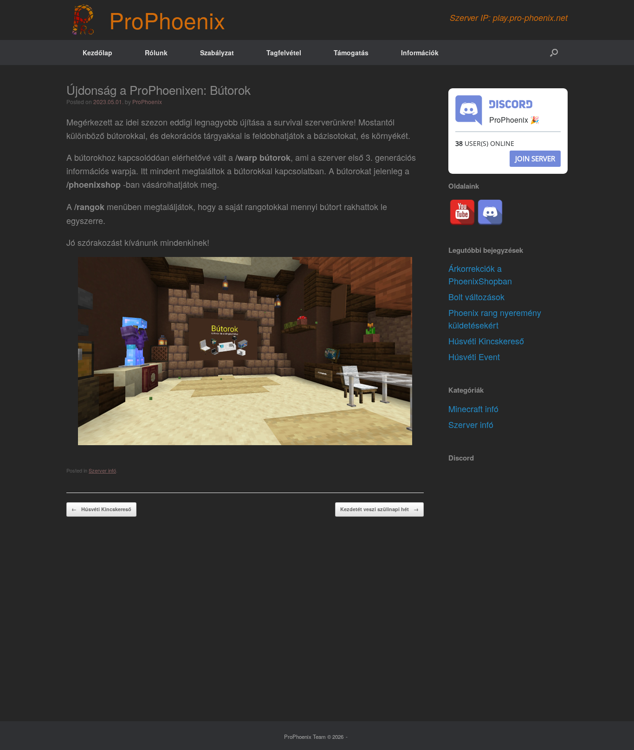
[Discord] (490, 212)
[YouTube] (462, 212)
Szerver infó (102, 470)
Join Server (535, 158)
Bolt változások (476, 296)
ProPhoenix (147, 101)
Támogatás (351, 52)
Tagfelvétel (283, 52)
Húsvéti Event (474, 356)
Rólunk (156, 52)
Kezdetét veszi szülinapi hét (379, 509)
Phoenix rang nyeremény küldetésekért (494, 318)
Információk (420, 52)
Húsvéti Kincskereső (101, 509)
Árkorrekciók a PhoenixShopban (480, 274)
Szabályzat (217, 52)
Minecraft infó (473, 408)
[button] (554, 52)
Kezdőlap (97, 52)
